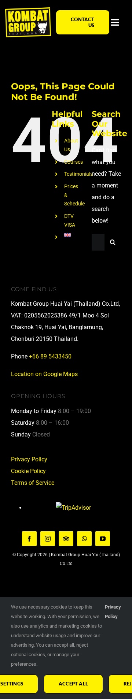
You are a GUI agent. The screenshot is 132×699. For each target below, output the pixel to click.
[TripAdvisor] (66, 538)
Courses (73, 162)
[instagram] (47, 538)
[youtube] (102, 538)
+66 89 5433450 (50, 356)
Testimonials (78, 174)
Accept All (73, 684)
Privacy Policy (29, 459)
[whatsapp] (84, 538)
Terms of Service (32, 482)
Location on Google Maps (44, 374)
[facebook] (29, 538)
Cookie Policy (28, 471)
